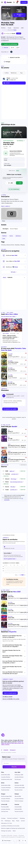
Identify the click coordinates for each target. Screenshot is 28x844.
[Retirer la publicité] (24, 277)
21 (25, 364)
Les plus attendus (5, 777)
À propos (3, 818)
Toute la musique (19, 801)
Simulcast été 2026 (19, 785)
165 (22, 357)
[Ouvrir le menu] (2, 2)
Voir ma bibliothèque (15, 189)
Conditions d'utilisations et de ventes (10, 825)
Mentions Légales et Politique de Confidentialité (13, 828)
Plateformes (14, 72)
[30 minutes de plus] (14, 182)
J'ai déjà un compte (7, 696)
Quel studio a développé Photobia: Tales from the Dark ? (12, 656)
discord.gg (13, 479)
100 (25, 378)
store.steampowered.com (16, 481)
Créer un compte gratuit (10, 693)
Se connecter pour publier (10, 409)
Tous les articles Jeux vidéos (8, 316)
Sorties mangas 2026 (6, 796)
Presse (17, 820)
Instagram (12, 750)
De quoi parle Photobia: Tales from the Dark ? (11, 667)
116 (25, 371)
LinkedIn (6, 750)
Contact (23, 820)
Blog (13, 820)
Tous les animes (18, 790)
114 (22, 364)
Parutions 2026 (5, 806)
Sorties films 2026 (5, 774)
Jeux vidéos (22, 8)
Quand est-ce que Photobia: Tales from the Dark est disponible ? (12, 636)
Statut (14, 830)
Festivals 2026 (18, 809)
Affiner (7, 72)
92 (22, 371)
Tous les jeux (18, 779)
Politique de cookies (6, 830)
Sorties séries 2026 (5, 785)
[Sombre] (25, 840)
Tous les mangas (5, 801)
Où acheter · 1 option (20, 15)
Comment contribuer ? (12, 818)
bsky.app (12, 486)
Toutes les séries (5, 790)
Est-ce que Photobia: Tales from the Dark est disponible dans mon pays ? (12, 672)
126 (21, 385)
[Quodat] (3, 735)
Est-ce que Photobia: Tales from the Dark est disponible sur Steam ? (12, 661)
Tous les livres (4, 811)
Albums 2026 (18, 796)
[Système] (19, 840)
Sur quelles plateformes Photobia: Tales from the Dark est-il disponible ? (12, 645)
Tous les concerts (19, 811)
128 (21, 378)
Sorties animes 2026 (20, 787)
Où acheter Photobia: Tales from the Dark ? (11, 651)
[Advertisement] (14, 102)
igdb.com (12, 471)
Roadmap (22, 818)
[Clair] (23, 840)
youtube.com (14, 474)
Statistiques (7, 820)
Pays (21, 72)
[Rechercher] (13, 2)
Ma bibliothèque (20, 140)
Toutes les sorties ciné (6, 779)
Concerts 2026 (18, 806)
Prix (2, 820)
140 (25, 385)
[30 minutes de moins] (6, 182)
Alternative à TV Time (6, 823)
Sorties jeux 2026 (19, 774)
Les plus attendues (6, 787)
